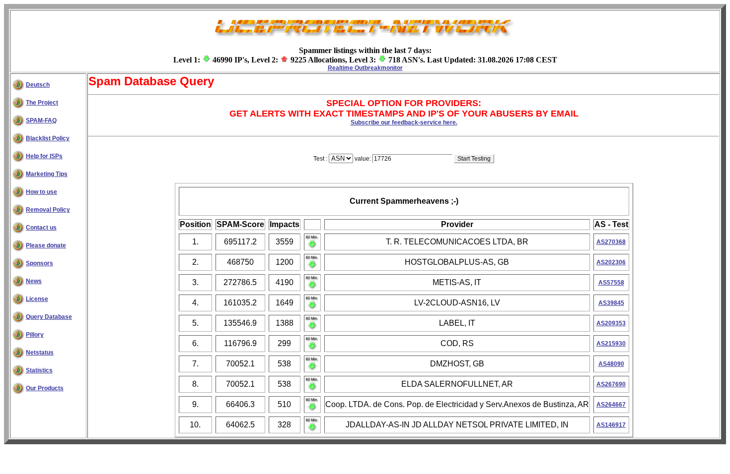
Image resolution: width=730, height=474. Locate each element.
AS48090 (611, 363)
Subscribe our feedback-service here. (404, 122)
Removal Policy (48, 209)
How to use (41, 191)
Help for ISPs (44, 156)
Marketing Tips (47, 174)
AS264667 (611, 404)
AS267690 (611, 384)
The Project (42, 102)
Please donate (46, 245)
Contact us (41, 227)
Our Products (45, 388)
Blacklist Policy (48, 138)
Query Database (49, 316)
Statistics (39, 370)
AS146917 (611, 424)
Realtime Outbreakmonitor (365, 67)
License (37, 299)
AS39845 (611, 302)
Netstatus (40, 352)
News (34, 281)
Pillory (35, 334)
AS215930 (611, 343)
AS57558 (611, 282)
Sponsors (39, 263)
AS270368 (611, 241)
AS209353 (611, 323)
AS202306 (611, 262)
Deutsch (38, 84)
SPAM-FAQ (41, 120)
